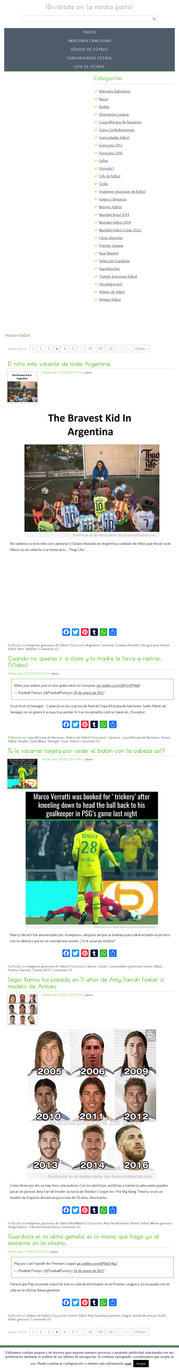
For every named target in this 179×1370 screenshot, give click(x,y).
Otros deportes (111, 238)
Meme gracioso (161, 1223)
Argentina (92, 645)
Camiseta (107, 645)
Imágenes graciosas (89, 41)
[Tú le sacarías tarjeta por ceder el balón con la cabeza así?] (22, 788)
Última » (141, 348)
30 (111, 348)
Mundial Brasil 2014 (114, 215)
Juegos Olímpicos (113, 199)
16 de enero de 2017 (88, 1271)
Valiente (31, 649)
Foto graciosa (150, 645)
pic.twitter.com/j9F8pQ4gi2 (97, 1264)
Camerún (113, 738)
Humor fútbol (152, 966)
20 (100, 348)
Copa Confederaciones (117, 130)
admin (88, 372)
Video (74, 741)
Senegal (53, 741)
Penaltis (23, 741)
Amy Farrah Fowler (116, 1223)
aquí (128, 1363)
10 (90, 348)
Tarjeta (37, 970)
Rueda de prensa (145, 1316)
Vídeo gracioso (18, 1319)
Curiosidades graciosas (125, 966)
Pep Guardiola (98, 1316)
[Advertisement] (42, 102)
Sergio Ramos (17, 1227)
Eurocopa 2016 (111, 153)
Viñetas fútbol (110, 300)
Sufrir (162, 1316)
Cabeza (91, 966)
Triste (64, 741)
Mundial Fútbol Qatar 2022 (120, 230)
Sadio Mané (38, 741)
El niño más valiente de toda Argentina (59, 363)
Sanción (25, 970)
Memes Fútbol (110, 207)
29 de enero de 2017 (88, 693)
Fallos (103, 161)
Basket (104, 107)
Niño (21, 649)
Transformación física (43, 1227)
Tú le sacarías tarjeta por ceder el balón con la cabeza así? (86, 750)
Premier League (111, 246)
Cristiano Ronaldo (127, 645)
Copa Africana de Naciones (120, 122)
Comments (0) (49, 649)
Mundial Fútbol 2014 (115, 222)
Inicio (89, 32)
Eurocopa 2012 (110, 145)
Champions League (114, 114)
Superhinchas (109, 269)
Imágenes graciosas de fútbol (122, 192)
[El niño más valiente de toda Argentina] (22, 401)
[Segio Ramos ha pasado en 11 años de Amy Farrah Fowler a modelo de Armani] (22, 1023)
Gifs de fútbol (89, 67)
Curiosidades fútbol (89, 58)
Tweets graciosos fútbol (118, 276)
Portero (13, 970)
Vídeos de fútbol (89, 49)
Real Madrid (108, 253)
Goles (103, 184)
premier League (120, 1316)
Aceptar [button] (141, 1363)
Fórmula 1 (106, 168)
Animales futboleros (114, 91)
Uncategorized (110, 284)
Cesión (102, 966)
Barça (103, 99)
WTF (46, 970)
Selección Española (114, 261)
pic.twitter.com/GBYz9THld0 (118, 685)
